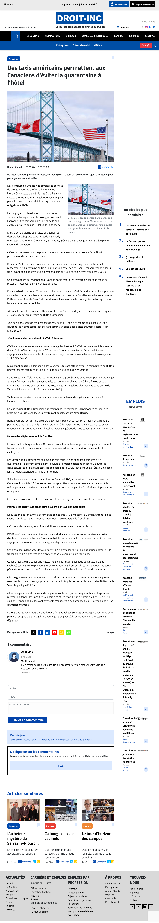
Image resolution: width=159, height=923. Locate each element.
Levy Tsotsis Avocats (127, 708)
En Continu (32, 36)
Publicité (92, 4)
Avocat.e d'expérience (129, 457)
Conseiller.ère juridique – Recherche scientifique (130, 756)
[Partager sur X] (33, 632)
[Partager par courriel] (54, 632)
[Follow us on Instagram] (146, 27)
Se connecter (121, 4)
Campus (118, 36)
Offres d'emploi (81, 45)
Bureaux (71, 36)
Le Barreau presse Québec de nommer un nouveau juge (138, 245)
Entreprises (62, 45)
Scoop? (145, 45)
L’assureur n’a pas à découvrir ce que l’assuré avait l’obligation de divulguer (136, 285)
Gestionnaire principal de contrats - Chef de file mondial (129, 616)
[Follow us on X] (142, 27)
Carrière (134, 36)
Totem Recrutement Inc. (129, 740)
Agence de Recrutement (112, 900)
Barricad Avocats (129, 465)
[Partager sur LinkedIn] (47, 632)
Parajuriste (74, 904)
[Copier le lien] (68, 632)
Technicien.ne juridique (80, 907)
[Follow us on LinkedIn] (153, 27)
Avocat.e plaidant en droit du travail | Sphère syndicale (129, 512)
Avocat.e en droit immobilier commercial (129, 480)
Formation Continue (41, 892)
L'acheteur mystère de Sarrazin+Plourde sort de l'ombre (138, 229)
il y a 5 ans (26, 656)
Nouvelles (13, 58)
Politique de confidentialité (112, 889)
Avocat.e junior (76, 892)
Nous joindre (80, 4)
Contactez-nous (113, 883)
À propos (67, 4)
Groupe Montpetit (126, 529)
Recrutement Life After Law (128, 445)
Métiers (98, 45)
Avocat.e (72, 889)
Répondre (26, 672)
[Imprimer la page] (61, 632)
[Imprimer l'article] (38, 861)
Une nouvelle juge (135, 269)
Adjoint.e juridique (77, 896)
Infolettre (124, 27)
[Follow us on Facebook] (150, 27)
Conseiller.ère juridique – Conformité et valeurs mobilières (130, 725)
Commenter (26, 861)
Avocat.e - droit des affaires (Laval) (128, 583)
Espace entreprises (145, 4)
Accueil (9, 883)
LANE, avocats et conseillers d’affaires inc (128, 598)
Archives (150, 36)
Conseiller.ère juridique (80, 900)
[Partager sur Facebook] (40, 632)
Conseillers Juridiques (95, 36)
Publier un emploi (40, 912)
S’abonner (135, 900)
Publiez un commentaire (27, 719)
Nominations (52, 36)
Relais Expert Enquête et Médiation (128, 566)
